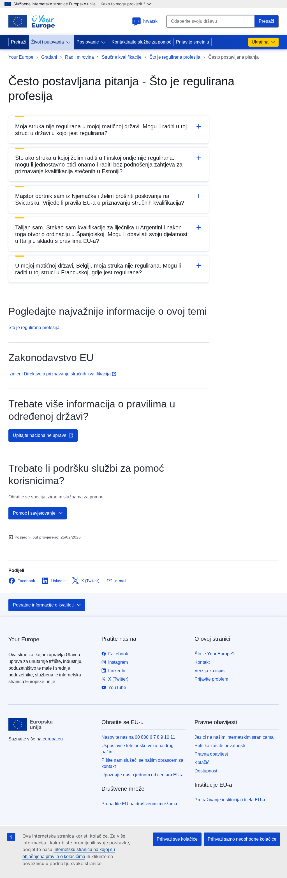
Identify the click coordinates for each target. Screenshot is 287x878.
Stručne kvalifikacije (122, 57)
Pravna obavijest (211, 754)
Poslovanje (88, 42)
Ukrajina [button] (260, 42)
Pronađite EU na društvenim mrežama (139, 803)
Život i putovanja (47, 42)
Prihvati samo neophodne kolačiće (242, 839)
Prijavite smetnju (192, 42)
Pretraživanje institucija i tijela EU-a (230, 799)
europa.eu (53, 738)
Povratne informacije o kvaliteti (43, 605)
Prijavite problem (211, 679)
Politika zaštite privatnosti (220, 745)
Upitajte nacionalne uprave (39, 435)
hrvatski (146, 21)
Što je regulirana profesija (174, 57)
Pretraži (18, 42)
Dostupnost (206, 770)
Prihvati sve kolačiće (177, 839)
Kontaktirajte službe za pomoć (141, 42)
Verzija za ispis (209, 670)
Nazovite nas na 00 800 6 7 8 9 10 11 (138, 737)
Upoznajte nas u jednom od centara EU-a (142, 774)
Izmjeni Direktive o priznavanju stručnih (59, 373)
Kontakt (202, 662)
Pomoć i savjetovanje (34, 513)
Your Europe (20, 57)
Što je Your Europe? (215, 653)
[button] (108, 129)
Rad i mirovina (79, 57)
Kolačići (202, 762)
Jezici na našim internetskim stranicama (234, 737)
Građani (49, 57)
